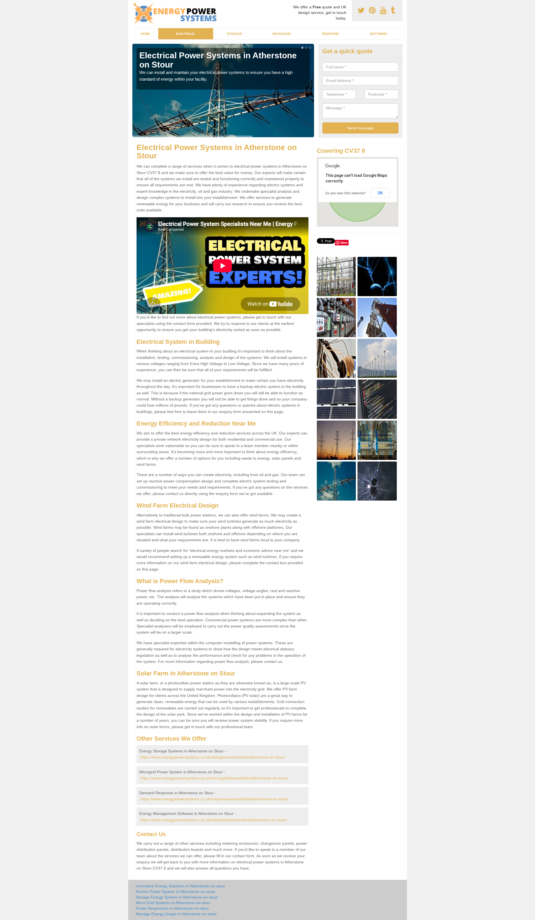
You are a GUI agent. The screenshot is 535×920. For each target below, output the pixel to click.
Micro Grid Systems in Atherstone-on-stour (173, 902)
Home (145, 33)
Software (378, 33)
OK (380, 193)
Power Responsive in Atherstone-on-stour (172, 908)
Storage (234, 33)
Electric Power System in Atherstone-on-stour (175, 891)
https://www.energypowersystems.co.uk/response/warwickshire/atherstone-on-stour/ (214, 799)
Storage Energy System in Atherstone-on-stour (177, 897)
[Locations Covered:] (135, 5)
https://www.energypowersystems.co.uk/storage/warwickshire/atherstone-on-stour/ (212, 757)
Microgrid (282, 33)
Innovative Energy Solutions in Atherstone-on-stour (180, 886)
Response (330, 33)
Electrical (185, 33)
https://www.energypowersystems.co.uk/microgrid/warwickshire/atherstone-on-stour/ (214, 778)
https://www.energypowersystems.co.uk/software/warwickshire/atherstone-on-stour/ (213, 820)
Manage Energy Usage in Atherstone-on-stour (176, 914)
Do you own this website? (345, 193)
